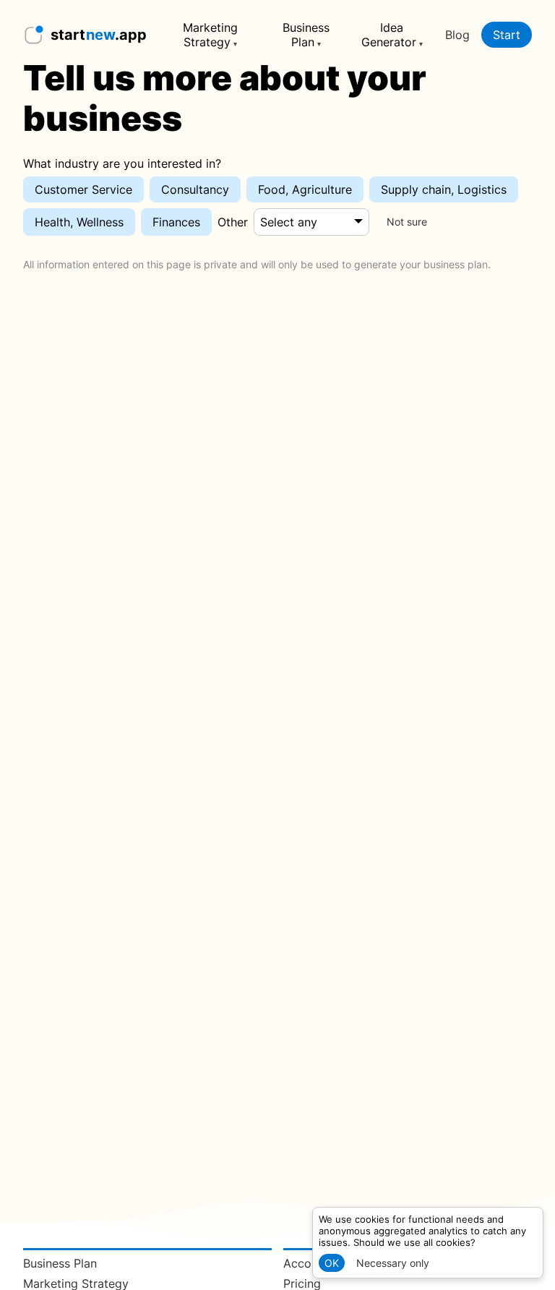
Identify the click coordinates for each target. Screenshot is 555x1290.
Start (506, 34)
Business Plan (306, 34)
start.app (99, 34)
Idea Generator (388, 34)
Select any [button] (288, 222)
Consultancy (195, 189)
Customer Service (83, 189)
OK (331, 1263)
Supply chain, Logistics (444, 189)
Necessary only (392, 1263)
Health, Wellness (79, 222)
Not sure (407, 222)
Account (306, 1263)
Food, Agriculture (305, 189)
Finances (176, 222)
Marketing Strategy (210, 34)
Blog (457, 34)
